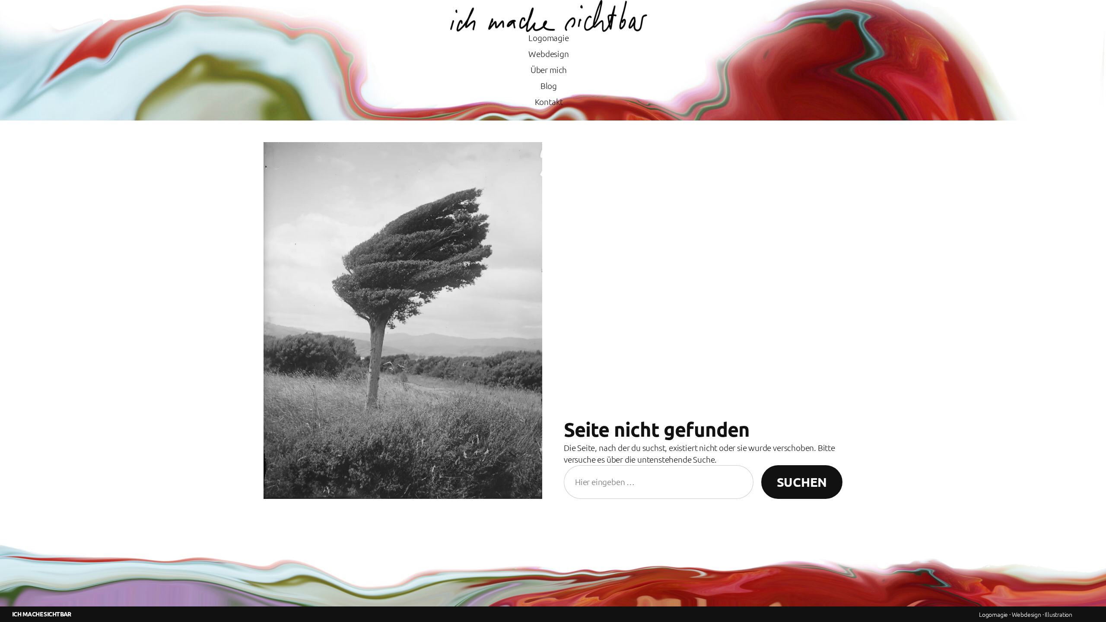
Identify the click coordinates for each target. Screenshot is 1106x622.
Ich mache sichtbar (41, 614)
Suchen (802, 482)
